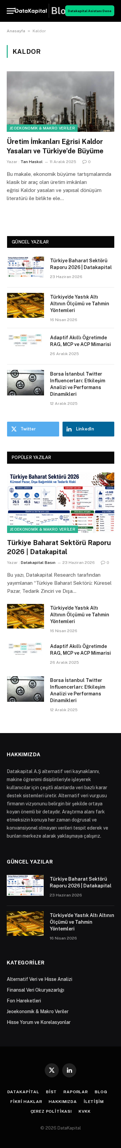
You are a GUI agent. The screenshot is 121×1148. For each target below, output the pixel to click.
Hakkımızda (63, 1101)
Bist (51, 1091)
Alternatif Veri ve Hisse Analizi (39, 979)
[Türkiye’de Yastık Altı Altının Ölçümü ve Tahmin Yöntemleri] (25, 305)
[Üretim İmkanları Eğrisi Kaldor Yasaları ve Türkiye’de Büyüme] (60, 101)
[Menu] (11, 10)
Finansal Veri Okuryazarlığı (35, 990)
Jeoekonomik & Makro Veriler (42, 128)
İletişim (94, 1101)
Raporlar (76, 1091)
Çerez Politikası (51, 1111)
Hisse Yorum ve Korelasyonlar (39, 1022)
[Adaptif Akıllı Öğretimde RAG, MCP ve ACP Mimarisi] (25, 346)
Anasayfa (16, 31)
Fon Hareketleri (24, 1000)
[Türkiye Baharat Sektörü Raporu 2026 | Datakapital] (25, 269)
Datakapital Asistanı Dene (90, 11)
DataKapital (23, 1091)
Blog (101, 1091)
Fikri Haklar (26, 1101)
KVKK (84, 1111)
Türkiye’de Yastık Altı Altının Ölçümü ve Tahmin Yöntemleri (79, 303)
